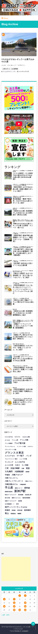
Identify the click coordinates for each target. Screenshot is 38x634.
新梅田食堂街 (8, 491)
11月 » (8, 615)
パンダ (28, 456)
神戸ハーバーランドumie (16, 507)
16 (25, 603)
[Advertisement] (16, 569)
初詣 (28, 468)
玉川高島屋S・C (9, 504)
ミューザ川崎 (23, 459)
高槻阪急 (13, 513)
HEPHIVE (17, 437)
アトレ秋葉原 (8, 443)
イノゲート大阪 (21, 446)
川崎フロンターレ (11, 478)
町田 (17, 504)
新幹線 (27, 488)
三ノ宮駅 (25, 465)
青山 (7, 513)
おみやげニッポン (10, 71)
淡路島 (20, 501)
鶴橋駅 (19, 513)
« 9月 (3, 615)
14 (14, 603)
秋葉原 (7, 510)
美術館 (13, 510)
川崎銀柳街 (23, 484)
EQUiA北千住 (9, 437)
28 (14, 610)
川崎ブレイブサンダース (14, 481)
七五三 (17, 465)
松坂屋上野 (28, 494)
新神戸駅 (20, 491)
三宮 (7, 468)
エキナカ (30, 446)
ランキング (9, 462)
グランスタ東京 (14, 452)
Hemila (17, 631)
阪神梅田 (27, 510)
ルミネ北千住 (20, 462)
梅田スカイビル (16, 498)
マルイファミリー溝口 (11, 459)
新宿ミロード (19, 488)
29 (20, 610)
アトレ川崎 (24, 440)
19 (4, 606)
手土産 (9, 487)
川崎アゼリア (17, 475)
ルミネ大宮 (9, 465)
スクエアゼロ (10, 456)
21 (14, 606)
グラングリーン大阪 (10, 449)
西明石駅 (19, 510)
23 (25, 606)
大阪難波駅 (19, 471)
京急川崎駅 (15, 468)
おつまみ (7, 440)
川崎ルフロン (29, 481)
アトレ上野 (15, 440)
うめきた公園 (26, 437)
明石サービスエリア (10, 494)
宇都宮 (7, 475)
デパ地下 (20, 456)
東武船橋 (20, 494)
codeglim (25, 631)
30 (25, 610)
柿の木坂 (7, 498)
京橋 (23, 468)
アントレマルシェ (10, 446)
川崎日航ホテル (11, 484)
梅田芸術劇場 (26, 498)
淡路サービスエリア (10, 501)
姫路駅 (27, 471)
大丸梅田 (9, 471)
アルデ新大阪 (19, 443)
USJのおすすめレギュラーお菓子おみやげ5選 (17, 60)
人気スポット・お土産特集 (10, 69)
